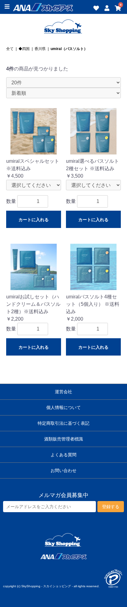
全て (10, 49)
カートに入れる (33, 219)
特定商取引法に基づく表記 (63, 423)
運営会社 (63, 391)
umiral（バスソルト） (69, 49)
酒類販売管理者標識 (63, 438)
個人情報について (63, 407)
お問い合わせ (63, 470)
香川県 (40, 49)
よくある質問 (63, 454)
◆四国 (24, 49)
